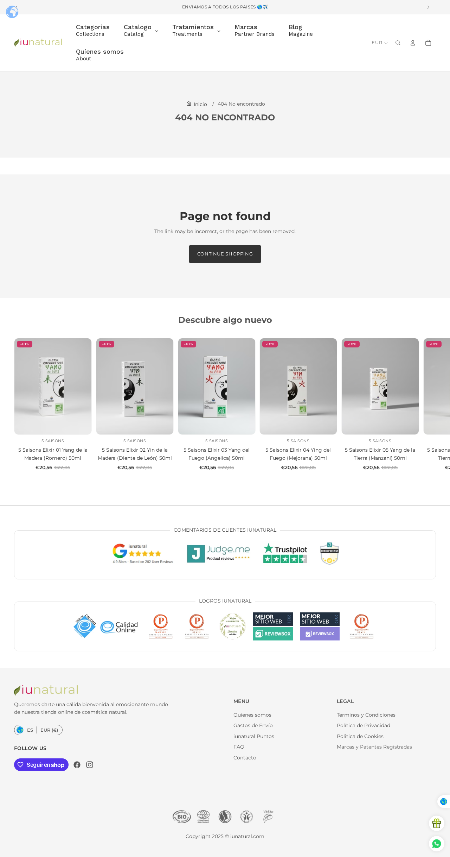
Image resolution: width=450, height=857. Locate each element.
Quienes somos (252, 715)
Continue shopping (225, 254)
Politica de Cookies (360, 736)
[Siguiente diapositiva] (428, 404)
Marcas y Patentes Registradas (374, 747)
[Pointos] (436, 823)
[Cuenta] (412, 43)
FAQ (238, 747)
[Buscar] (398, 43)
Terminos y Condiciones (366, 715)
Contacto (244, 758)
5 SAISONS (52, 440)
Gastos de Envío (253, 725)
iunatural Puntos (253, 736)
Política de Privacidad (363, 725)
